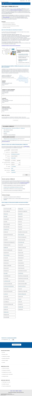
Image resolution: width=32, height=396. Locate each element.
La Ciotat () (6, 278)
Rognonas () (20, 252)
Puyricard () (20, 244)
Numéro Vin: (7, 152)
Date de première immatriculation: (6, 160)
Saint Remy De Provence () (23, 278)
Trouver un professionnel (6, 386)
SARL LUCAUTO (6, 131)
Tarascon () (20, 296)
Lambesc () (6, 288)
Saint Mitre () (20, 273)
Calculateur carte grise (6, 27)
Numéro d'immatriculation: (7, 150)
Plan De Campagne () (22, 237)
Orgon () (20, 224)
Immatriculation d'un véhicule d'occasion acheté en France (23, 54)
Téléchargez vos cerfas (16, 344)
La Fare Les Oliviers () (8, 283)
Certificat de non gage (6, 356)
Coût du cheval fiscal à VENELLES (9, 22)
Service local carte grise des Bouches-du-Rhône (11, 25)
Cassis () (5, 239)
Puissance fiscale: (6, 162)
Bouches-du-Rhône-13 (16, 128)
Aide (26, 0)
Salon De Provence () (22, 283)
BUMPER (5, 133)
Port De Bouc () (21, 242)
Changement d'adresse (6, 370)
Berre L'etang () (7, 224)
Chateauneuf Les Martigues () (9, 242)
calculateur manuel (26, 146)
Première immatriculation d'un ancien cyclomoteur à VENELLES (14, 185)
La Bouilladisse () (7, 275)
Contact (29, 0)
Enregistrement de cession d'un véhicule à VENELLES (23, 57)
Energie (8, 157)
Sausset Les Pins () (21, 286)
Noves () (20, 221)
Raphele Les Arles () (22, 247)
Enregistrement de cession (6, 372)
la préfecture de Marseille (24, 182)
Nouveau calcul (5, 354)
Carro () (5, 237)
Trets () (19, 299)
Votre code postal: (7, 168)
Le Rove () (6, 296)
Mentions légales (5, 360)
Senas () (20, 288)
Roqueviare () (20, 257)
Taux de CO (7, 164)
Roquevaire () (20, 255)
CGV (14, 390)
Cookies (20, 390)
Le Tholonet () (6, 299)
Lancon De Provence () (8, 291)
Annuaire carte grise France (6, 128)
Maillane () (6, 309)
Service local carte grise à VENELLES (9, 24)
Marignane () (6, 314)
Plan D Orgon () (21, 234)
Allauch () (6, 213)
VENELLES (23, 128)
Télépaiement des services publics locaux (11, 138)
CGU (11, 390)
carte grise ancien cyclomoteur (7, 374)
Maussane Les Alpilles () (22, 211)
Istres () (5, 273)
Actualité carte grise (5, 384)
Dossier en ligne (22, 0)
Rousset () (20, 260)
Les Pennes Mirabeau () (8, 304)
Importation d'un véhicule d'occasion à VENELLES (12, 196)
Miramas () (20, 216)
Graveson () (6, 268)
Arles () (5, 216)
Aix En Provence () (7, 208)
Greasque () (6, 270)
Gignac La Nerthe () (7, 265)
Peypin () (20, 229)
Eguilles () (6, 247)
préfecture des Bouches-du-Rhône (16, 9)
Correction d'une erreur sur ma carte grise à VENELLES (13, 190)
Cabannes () (6, 229)
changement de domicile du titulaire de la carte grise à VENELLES (23, 60)
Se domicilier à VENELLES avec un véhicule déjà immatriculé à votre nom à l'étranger (16, 199)
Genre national (6, 154)
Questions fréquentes (6, 358)
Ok (13, 339)
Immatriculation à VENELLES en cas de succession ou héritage (14, 188)
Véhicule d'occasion (5, 368)
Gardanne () (6, 260)
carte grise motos (5, 376)
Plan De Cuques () (21, 239)
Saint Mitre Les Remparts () (23, 275)
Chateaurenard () (7, 244)
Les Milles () (6, 301)
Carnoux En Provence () (8, 234)
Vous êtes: (8, 172)
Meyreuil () (20, 213)
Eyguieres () (6, 252)
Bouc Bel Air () (6, 226)
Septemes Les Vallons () (22, 291)
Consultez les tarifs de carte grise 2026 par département (11, 45)
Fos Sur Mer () (6, 255)
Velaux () (20, 301)
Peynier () (20, 226)
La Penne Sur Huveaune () (8, 286)
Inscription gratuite (15, 120)
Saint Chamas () (21, 268)
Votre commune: (7, 170)
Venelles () (20, 304)
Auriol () (5, 221)
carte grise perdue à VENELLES (23, 62)
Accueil (3, 352)
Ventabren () (20, 306)
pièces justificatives (6, 17)
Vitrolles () (20, 309)
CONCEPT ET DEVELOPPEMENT (9, 134)
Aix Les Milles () (7, 211)
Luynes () (6, 306)
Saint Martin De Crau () (22, 270)
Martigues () (20, 208)
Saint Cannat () (21, 265)
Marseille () (6, 317)
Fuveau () (6, 257)
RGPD (17, 390)
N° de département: (5, 339)
